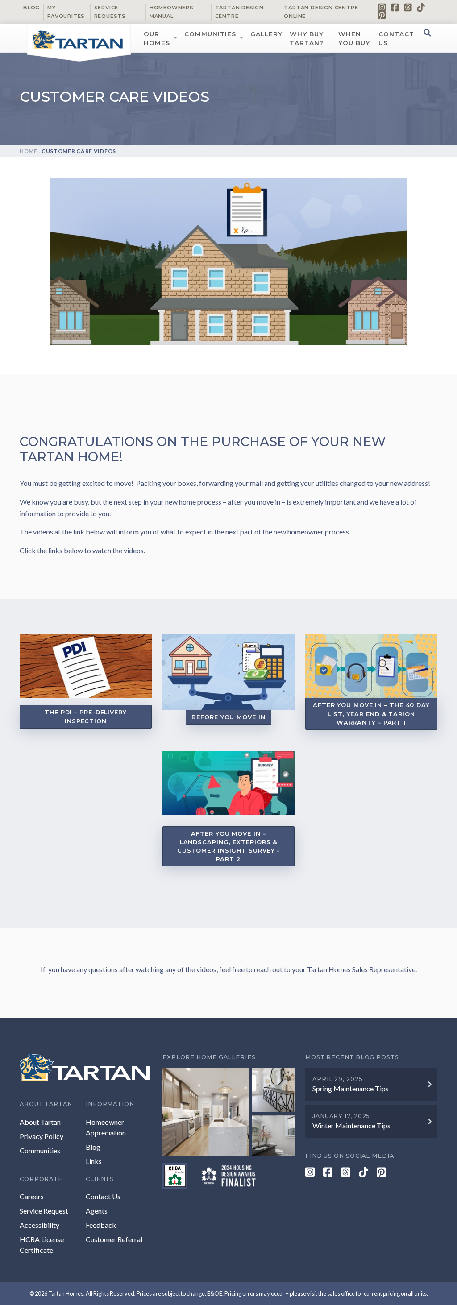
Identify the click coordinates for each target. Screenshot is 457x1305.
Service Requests (110, 11)
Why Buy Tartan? (307, 38)
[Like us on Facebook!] (395, 7)
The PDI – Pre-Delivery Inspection (86, 716)
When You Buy (354, 38)
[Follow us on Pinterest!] (382, 15)
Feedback (101, 1225)
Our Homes (157, 38)
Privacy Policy (41, 1136)
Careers (32, 1196)
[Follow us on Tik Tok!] (421, 7)
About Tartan (40, 1122)
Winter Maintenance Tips (351, 1125)
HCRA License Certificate (42, 1244)
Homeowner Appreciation (106, 1127)
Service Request (44, 1210)
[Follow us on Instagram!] (382, 7)
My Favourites (66, 11)
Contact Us (396, 38)
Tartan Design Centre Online (321, 11)
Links (94, 1161)
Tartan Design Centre (239, 11)
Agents (97, 1210)
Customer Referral (114, 1239)
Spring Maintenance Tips (350, 1088)
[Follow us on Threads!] (408, 7)
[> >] (228, 1112)
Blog (31, 7)
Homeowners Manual (172, 11)
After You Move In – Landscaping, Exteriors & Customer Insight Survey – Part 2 (228, 846)
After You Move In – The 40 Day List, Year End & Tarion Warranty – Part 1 (371, 713)
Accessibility (39, 1225)
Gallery (266, 33)
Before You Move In (228, 717)
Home (28, 151)
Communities (210, 33)
